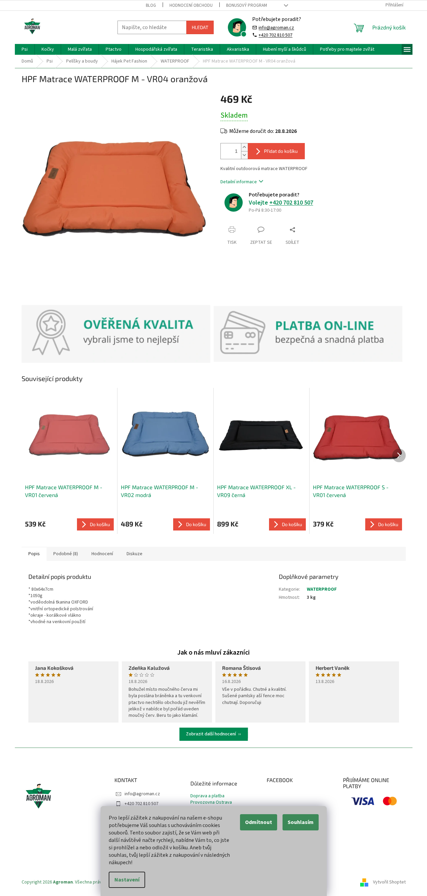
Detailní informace (238, 182)
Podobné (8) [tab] (65, 553)
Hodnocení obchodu (191, 5)
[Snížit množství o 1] (244, 155)
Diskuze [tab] (134, 553)
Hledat (200, 27)
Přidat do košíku (281, 151)
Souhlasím (301, 822)
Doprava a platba (207, 796)
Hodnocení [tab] (102, 553)
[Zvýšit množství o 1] (244, 147)
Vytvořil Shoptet (389, 882)
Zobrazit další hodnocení (211, 734)
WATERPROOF (322, 589)
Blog (151, 5)
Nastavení (126, 879)
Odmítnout (258, 822)
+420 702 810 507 (275, 35)
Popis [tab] (34, 553)
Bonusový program (246, 5)
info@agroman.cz (276, 27)
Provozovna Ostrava (211, 802)
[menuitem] (24, 49)
